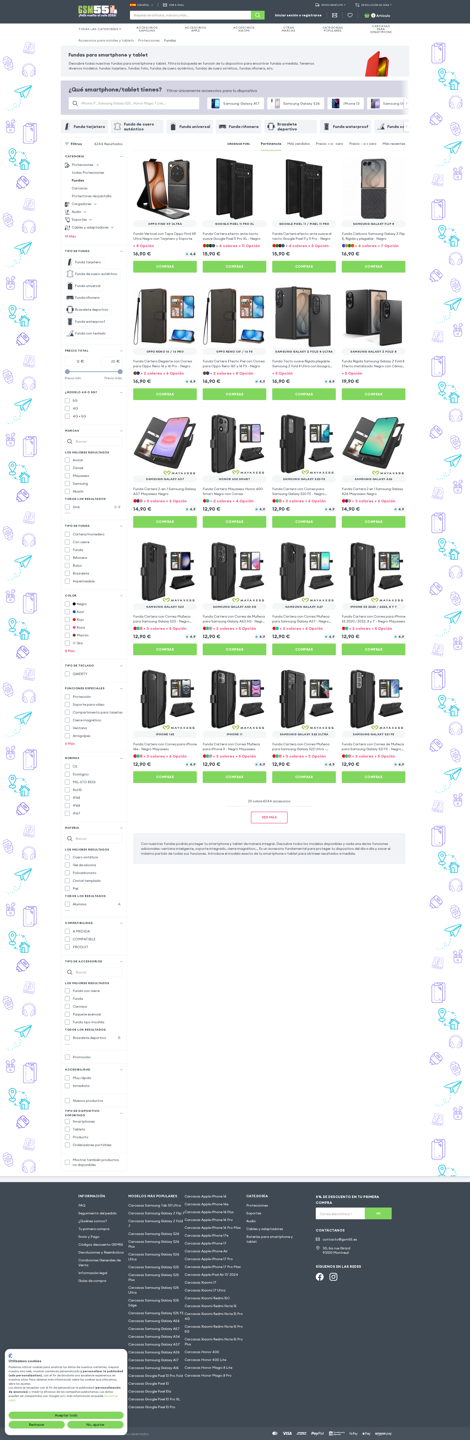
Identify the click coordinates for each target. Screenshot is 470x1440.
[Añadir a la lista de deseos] (190, 163)
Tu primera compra (93, 1229)
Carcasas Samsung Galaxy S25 (153, 1267)
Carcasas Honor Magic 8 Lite (208, 1367)
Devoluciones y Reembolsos (101, 1252)
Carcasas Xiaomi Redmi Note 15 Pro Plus (214, 1341)
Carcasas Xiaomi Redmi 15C (207, 1298)
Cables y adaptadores (264, 1229)
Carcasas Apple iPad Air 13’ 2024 (211, 1274)
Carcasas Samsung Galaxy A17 (153, 1360)
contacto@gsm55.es (340, 1239)
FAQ (81, 1205)
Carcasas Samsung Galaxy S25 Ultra (153, 1290)
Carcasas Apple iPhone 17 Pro (209, 1259)
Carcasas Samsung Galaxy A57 (154, 1328)
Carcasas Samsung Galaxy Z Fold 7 (155, 1223)
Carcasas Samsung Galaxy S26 (153, 1234)
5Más (70, 743)
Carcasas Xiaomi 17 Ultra (205, 1290)
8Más (70, 651)
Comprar (165, 266)
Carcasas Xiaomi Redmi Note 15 (210, 1306)
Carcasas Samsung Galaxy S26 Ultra (153, 1256)
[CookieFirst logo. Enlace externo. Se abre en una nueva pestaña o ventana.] (10, 1356)
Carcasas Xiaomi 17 (200, 1282)
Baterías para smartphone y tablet (269, 1239)
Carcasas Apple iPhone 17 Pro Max (213, 1267)
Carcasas (80, 188)
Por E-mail (176, 5)
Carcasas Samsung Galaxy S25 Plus (153, 1277)
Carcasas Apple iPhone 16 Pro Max (213, 1227)
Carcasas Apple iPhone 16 (205, 1196)
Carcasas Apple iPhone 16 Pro (209, 1220)
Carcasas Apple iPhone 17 (205, 1243)
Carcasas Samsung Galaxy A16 (153, 1368)
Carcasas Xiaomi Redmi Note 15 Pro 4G (214, 1316)
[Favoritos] (350, 15)
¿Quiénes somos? (92, 1221)
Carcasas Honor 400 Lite (205, 1360)
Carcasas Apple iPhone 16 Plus (209, 1212)
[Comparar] (180, 163)
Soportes (253, 1213)
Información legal (92, 1273)
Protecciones (149, 40)
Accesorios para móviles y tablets (106, 40)
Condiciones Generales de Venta (99, 1262)
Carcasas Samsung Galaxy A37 (154, 1344)
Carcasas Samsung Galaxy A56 (154, 1321)
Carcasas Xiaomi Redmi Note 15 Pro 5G (214, 1329)
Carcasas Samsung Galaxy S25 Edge (153, 1302)
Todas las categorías (98, 29)
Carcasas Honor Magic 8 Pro (208, 1375)
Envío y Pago (88, 1236)
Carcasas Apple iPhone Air (206, 1251)
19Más (70, 236)
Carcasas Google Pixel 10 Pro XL (154, 1399)
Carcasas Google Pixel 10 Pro (151, 1407)
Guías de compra (92, 1281)
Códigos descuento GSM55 (100, 1244)
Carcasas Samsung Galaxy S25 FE (156, 1313)
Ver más (269, 817)
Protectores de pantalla (91, 196)
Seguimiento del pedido (97, 1213)
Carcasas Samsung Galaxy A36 (154, 1336)
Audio (251, 1221)
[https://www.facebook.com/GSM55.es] (320, 1277)
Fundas (170, 40)
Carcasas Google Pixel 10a (149, 1391)
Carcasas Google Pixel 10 (148, 1383)
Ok (378, 1213)
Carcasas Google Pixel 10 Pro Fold (155, 1375)
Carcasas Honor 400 (202, 1352)
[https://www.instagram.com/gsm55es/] (333, 1277)
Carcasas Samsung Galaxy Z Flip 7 (156, 1213)
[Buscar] (258, 15)
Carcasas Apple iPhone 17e (206, 1235)
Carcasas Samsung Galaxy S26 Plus (153, 1244)
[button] (165, 245)
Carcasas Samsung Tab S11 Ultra (154, 1205)
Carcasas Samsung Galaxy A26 (154, 1352)
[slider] (67, 371)
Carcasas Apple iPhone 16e (206, 1204)
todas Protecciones (88, 172)
